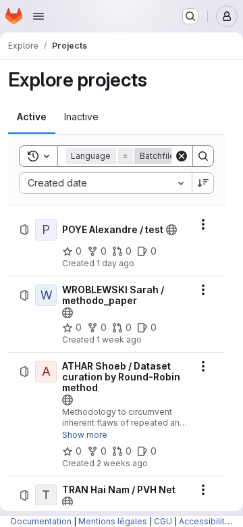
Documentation (41, 521)
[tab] (31, 117)
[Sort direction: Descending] (203, 183)
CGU (163, 521)
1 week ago (119, 339)
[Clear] (181, 156)
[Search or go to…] (190, 16)
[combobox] (105, 183)
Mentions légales (112, 521)
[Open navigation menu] (38, 16)
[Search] (203, 156)
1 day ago (115, 263)
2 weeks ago (122, 463)
